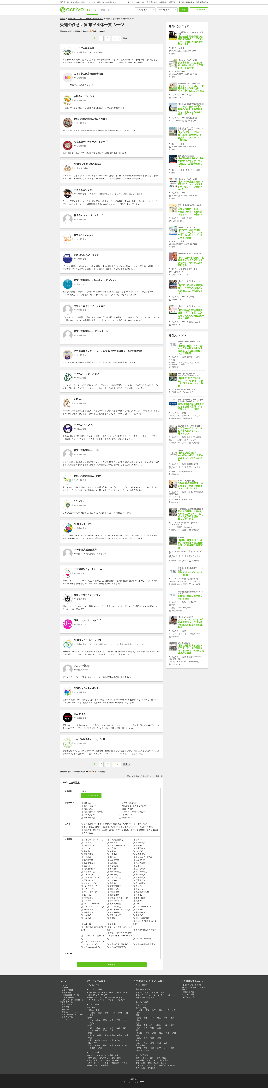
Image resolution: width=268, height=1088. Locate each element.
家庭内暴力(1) (115, 915)
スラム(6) (87, 848)
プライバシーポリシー (71, 1012)
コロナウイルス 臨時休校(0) (92, 937)
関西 (90, 1033)
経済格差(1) (114, 874)
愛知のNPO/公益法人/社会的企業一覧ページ (85, 19)
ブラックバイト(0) (143, 906)
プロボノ (111, 1000)
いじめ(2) (139, 851)
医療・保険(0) (89, 818)
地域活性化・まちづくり (98, 1058)
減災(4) (112, 851)
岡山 (111, 1040)
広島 (118, 1040)
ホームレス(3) (115, 877)
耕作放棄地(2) (141, 872)
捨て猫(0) (87, 915)
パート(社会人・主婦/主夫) (163, 995)
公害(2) (138, 866)
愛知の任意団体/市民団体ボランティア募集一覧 (145, 776)
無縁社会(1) (114, 889)
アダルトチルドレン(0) (118, 898)
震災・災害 (113, 1055)
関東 (90, 1018)
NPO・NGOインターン (119, 992)
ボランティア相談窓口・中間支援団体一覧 (72, 1001)
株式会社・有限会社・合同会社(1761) (98, 830)
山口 (91, 1040)
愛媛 (152, 1038)
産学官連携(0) (115, 886)
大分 (118, 1045)
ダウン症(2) (140, 898)
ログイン (65, 1019)
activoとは (130, 2)
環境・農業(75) (89, 809)
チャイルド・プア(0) (143, 857)
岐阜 (91, 1030)
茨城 (91, 1020)
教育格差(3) (140, 854)
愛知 (105, 1030)
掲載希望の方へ (202, 2)
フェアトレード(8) (117, 845)
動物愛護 (104, 1065)
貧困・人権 (92, 1060)
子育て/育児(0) (115, 901)
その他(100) (127, 815)
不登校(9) (87, 857)
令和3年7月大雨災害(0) (118, 944)
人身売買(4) (140, 842)
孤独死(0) (113, 863)
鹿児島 (92, 1048)
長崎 (105, 1045)
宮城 (113, 1013)
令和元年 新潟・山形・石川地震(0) (119, 928)
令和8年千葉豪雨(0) (117, 947)
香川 (145, 1038)
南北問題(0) (140, 874)
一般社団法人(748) (139, 824)
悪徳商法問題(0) (142, 892)
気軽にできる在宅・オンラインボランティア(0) (93, 942)
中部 (90, 1025)
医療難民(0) (88, 880)
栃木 (98, 1020)
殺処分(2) (139, 915)
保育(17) (87, 901)
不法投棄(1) (114, 866)
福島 (91, 1015)
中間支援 (115, 1063)
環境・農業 (116, 1058)
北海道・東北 (93, 1010)
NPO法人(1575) (103, 824)
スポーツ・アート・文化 (98, 1063)
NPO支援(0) (88, 898)
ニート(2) (87, 895)
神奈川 (92, 1023)
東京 (125, 1020)
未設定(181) (88, 824)
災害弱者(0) (140, 848)
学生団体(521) (123, 830)
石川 (105, 1028)
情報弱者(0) (114, 892)
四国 (137, 1035)
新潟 (91, 1028)
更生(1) (112, 924)
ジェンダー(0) (141, 889)
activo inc (130, 1082)
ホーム (62, 19)
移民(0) (138, 840)
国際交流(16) (88, 845)
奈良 (127, 1035)
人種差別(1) (88, 842)
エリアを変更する (91, 795)
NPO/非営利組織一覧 (70, 995)
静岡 (98, 1030)
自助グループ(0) (90, 883)
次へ (116, 38)
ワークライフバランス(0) (93, 906)
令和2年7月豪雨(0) (143, 939)
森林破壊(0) (140, 869)
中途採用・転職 (158, 992)
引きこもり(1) (89, 889)
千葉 (118, 1020)
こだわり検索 (198, 10)
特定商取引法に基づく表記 (73, 1014)
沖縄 (100, 1048)
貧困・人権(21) (128, 809)
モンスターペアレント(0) (119, 909)
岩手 (106, 1013)
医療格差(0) (140, 880)
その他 (124, 1063)
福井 (111, 1028)
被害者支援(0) (115, 904)
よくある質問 (67, 990)
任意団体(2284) (138, 830)
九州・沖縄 (92, 1043)
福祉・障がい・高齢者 (110, 1060)
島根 (105, 1040)
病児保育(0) (88, 909)
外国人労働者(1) (116, 840)
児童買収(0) (140, 860)
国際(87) (87, 803)
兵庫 (120, 1035)
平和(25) (113, 842)
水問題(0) (113, 869)
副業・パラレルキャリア (146, 998)
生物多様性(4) (115, 912)
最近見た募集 (152, 2)
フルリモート (141, 1005)
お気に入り (140, 2)
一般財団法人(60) (108, 827)
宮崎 (125, 1045)
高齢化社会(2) (89, 863)
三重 (111, 1030)
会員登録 (162, 2)
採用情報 (134, 1079)
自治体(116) (153, 830)
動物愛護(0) (126, 818)
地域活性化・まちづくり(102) (134, 806)
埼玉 (111, 1020)
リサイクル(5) (89, 872)
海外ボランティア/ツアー (98, 995)
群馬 (105, 1020)
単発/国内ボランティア (97, 992)
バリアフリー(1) (90, 886)
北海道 (92, 1013)
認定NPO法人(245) (120, 824)
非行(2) (112, 857)
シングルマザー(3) (91, 904)
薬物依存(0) (140, 912)
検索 (184, 10)
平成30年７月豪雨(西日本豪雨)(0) (144, 922)
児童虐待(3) (114, 860)
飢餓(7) (138, 845)
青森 (100, 1013)
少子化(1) (113, 854)
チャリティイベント (96, 1000)
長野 (125, 1028)
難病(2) (112, 883)
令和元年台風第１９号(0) (145, 930)
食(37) (112, 918)
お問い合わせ (67, 1004)
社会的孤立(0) (141, 863)
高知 (159, 1038)
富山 (98, 1028)
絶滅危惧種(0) (89, 869)
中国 (90, 1038)
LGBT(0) (87, 924)
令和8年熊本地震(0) (91, 947)
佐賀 (98, 1045)
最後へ (126, 38)
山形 (127, 1013)
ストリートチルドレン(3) (93, 840)
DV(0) (137, 904)
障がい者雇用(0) (142, 918)
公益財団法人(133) (126, 827)
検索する (111, 965)
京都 (106, 1035)
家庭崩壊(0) (88, 854)
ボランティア (92, 10)
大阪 (113, 1035)
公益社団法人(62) (90, 827)
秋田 (120, 1013)
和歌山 (92, 1035)
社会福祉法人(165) (145, 827)
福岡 (91, 1045)
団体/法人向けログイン (192, 985)
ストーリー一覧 (68, 998)
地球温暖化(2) (115, 872)
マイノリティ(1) (90, 892)
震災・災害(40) (89, 806)
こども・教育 (100, 1055)
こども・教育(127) (129, 803)
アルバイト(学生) (143, 995)
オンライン (92, 1008)
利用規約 (65, 1009)
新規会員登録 (67, 1017)
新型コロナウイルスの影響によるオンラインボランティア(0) (119, 936)
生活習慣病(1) (115, 906)
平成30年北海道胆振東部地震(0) (93, 928)
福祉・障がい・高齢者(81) (94, 812)
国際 (90, 1055)
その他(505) (88, 833)
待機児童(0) (88, 912)
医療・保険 (92, 1065)
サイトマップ (67, 992)
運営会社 (65, 1007)
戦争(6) (138, 901)
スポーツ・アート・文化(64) (133, 812)
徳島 (139, 1038)
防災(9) (86, 851)
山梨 (118, 1028)
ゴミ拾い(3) (88, 874)
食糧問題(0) (140, 877)
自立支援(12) (114, 848)
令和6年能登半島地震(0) (145, 944)
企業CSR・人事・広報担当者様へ (181, 2)
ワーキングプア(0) (91, 877)
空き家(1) (139, 909)
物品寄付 (122, 1000)
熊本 (111, 1045)
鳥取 (98, 1040)
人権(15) (139, 895)
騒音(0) (86, 866)
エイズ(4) (113, 880)
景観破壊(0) (140, 883)
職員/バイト (106, 10)
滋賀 (100, 1035)
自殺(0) (138, 886)
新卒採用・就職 (142, 992)
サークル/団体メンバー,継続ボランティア (105, 998)
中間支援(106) (89, 815)
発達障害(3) (88, 860)
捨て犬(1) (87, 918)
